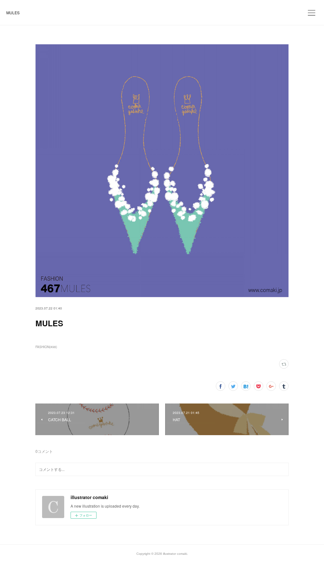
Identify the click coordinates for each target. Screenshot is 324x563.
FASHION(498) (46, 347)
